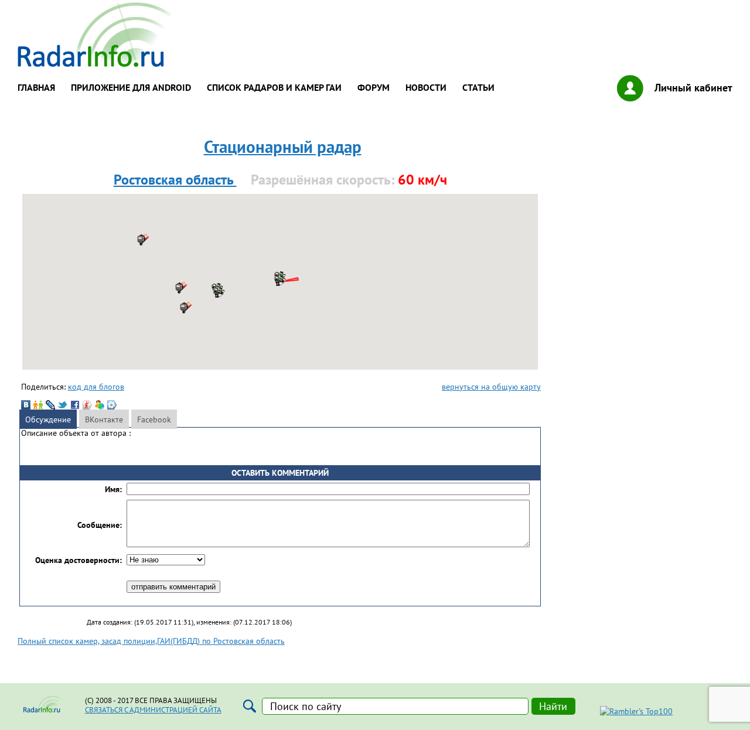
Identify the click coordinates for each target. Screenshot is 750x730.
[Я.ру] (87, 405)
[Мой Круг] (112, 405)
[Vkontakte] (25, 405)
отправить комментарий (173, 586)
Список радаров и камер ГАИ (274, 87)
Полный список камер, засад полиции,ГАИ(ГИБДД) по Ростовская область (151, 640)
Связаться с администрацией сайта (153, 709)
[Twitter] (62, 405)
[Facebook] (75, 405)
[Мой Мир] (99, 405)
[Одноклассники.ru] (38, 405)
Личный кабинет (693, 87)
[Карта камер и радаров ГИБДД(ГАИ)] (96, 63)
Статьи (478, 87)
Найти (553, 706)
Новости (425, 87)
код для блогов (96, 386)
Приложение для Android (131, 87)
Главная (36, 87)
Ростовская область (175, 179)
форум (373, 87)
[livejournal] (50, 405)
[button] (219, 292)
